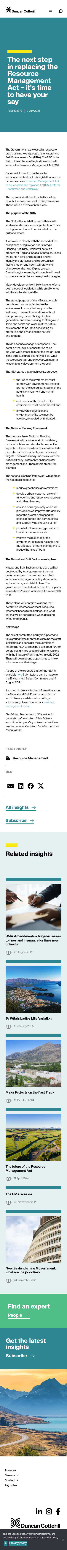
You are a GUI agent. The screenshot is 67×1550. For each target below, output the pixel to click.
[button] (11, 786)
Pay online (11, 1485)
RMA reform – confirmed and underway (33, 187)
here (19, 674)
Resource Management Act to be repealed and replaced (32, 183)
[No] (62, 1539)
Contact (10, 1480)
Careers (10, 1475)
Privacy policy (18, 1543)
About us (10, 1470)
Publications (14, 111)
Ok (5, 1543)
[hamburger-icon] (50, 12)
